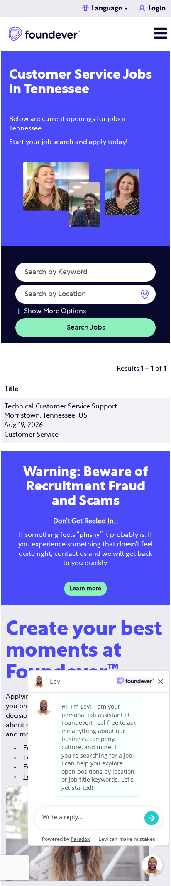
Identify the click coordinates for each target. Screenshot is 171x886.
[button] (142, 34)
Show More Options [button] (55, 311)
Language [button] (108, 8)
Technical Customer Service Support (61, 406)
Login (157, 8)
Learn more (85, 588)
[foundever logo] (44, 34)
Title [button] (11, 389)
